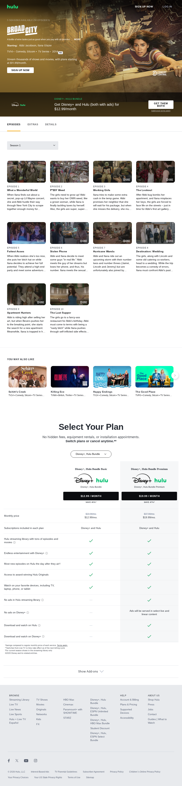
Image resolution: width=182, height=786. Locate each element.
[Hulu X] (19, 760)
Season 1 (15, 145)
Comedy (20, 51)
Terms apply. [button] (62, 645)
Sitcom (31, 51)
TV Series (43, 51)
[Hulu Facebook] (11, 760)
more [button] (77, 39)
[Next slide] (174, 375)
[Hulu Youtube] (29, 760)
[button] (13, 123)
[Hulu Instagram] (35, 760)
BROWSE (14, 695)
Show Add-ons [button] (88, 671)
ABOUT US (154, 695)
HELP (123, 695)
